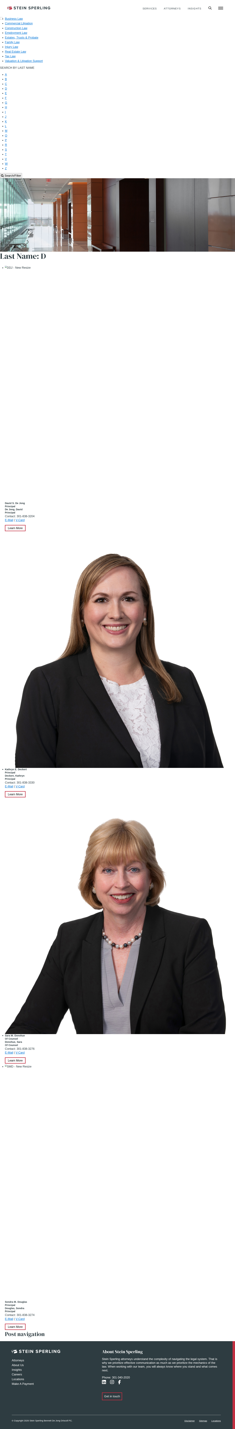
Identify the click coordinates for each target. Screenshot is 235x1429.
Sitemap (203, 1421)
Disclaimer (189, 1421)
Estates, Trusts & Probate (21, 37)
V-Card (20, 520)
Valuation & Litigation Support (24, 61)
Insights (194, 8)
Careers (17, 1374)
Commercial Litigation (19, 23)
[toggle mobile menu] (220, 8)
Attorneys (172, 8)
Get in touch (112, 1396)
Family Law (12, 42)
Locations (18, 1379)
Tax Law (10, 56)
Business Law (14, 18)
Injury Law (11, 46)
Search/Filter (12, 175)
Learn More (15, 528)
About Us (18, 1365)
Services (150, 8)
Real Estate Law (15, 51)
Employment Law (16, 32)
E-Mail (9, 520)
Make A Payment (23, 1383)
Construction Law (16, 28)
